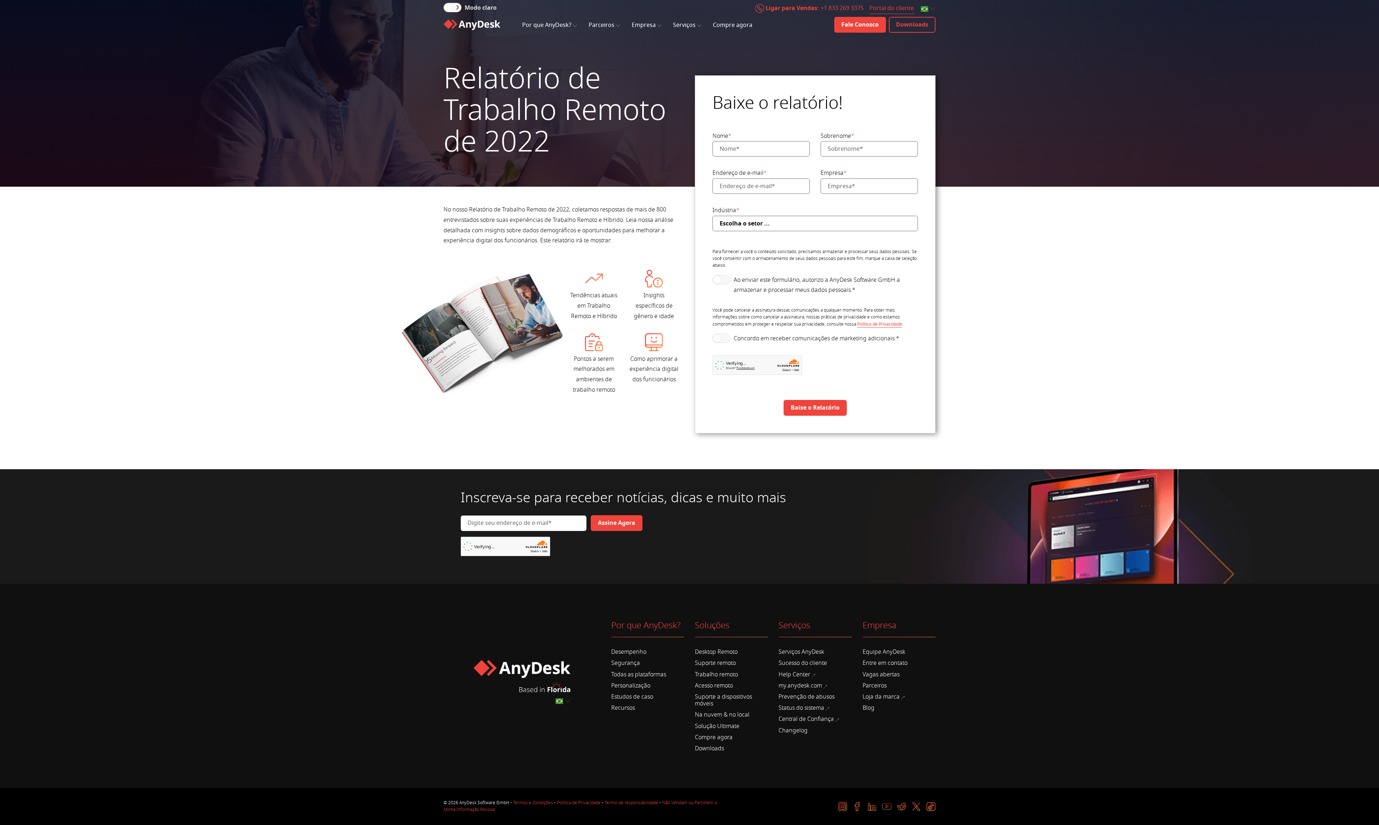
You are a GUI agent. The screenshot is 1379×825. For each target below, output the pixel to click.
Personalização (630, 685)
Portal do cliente (891, 8)
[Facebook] (857, 806)
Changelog (793, 730)
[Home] (472, 24)
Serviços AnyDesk (801, 652)
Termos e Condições (533, 803)
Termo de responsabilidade (631, 803)
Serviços (684, 25)
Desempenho (628, 652)
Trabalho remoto (716, 674)
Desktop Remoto (716, 652)
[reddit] (901, 806)
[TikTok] (931, 806)
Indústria (725, 210)
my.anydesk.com (800, 685)
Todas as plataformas (638, 674)
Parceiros (601, 25)
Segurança (625, 663)
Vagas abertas (881, 674)
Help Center (794, 674)
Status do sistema (801, 708)
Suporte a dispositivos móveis (723, 700)
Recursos (623, 708)
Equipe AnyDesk (884, 652)
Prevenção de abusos (807, 697)
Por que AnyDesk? (546, 25)
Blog (868, 708)
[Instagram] (842, 806)
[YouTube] (886, 806)
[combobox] (929, 9)
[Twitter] (916, 806)
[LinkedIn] (872, 806)
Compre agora (732, 25)
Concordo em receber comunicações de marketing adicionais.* (816, 338)
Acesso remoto (714, 685)
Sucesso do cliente (803, 663)
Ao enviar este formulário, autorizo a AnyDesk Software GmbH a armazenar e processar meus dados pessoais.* (817, 285)
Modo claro (481, 8)
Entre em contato (885, 663)
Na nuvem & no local (722, 714)
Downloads (709, 748)
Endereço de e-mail (739, 173)
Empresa (644, 25)
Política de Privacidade (879, 324)
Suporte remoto (715, 663)
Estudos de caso (632, 697)
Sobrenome (837, 136)
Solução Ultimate (717, 726)
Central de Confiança (806, 719)
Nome (722, 136)
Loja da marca (881, 697)
